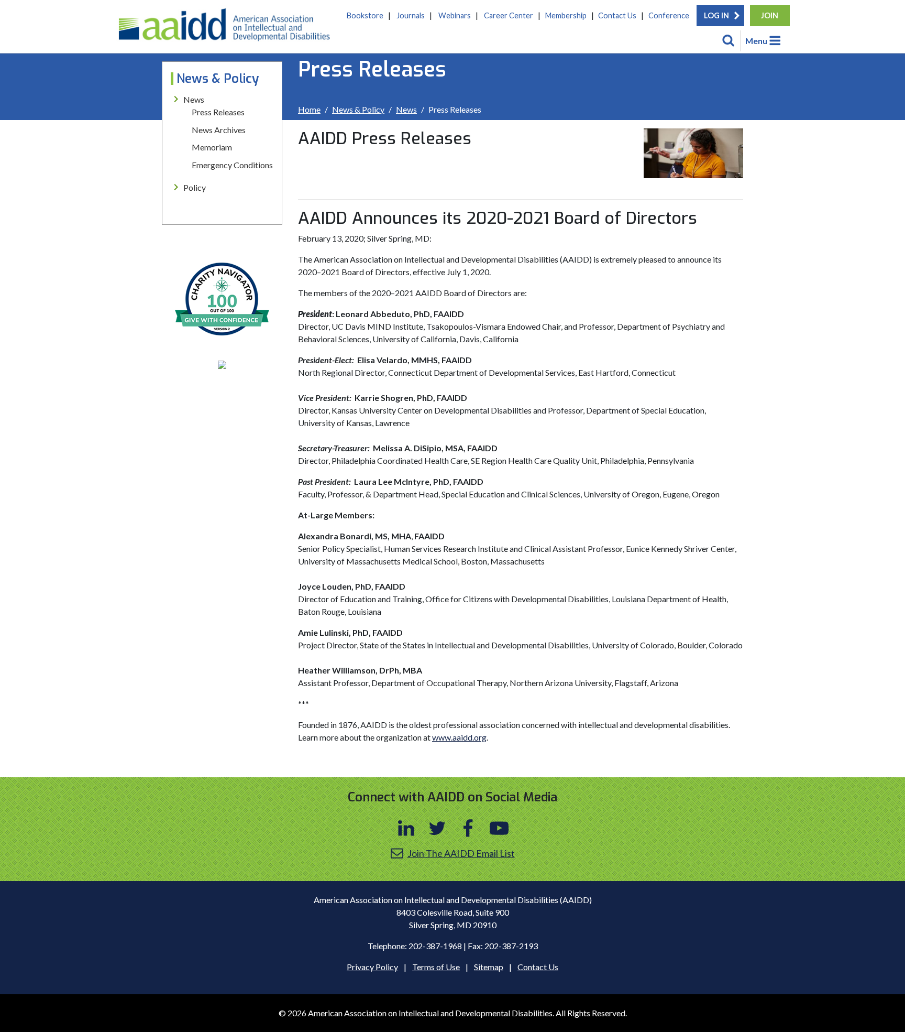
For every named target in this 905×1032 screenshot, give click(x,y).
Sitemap (488, 967)
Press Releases (218, 112)
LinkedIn (406, 828)
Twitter (437, 828)
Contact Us (617, 15)
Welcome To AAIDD (227, 28)
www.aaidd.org (459, 737)
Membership (566, 15)
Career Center (508, 15)
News (406, 109)
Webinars (454, 15)
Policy (194, 187)
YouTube (499, 828)
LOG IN (716, 15)
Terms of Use (436, 967)
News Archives (219, 130)
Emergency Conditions (232, 165)
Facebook (468, 828)
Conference (668, 15)
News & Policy (358, 109)
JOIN (769, 15)
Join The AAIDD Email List (461, 853)
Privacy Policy (372, 967)
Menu (756, 41)
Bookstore (365, 15)
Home (309, 109)
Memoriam (212, 147)
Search (728, 40)
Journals (410, 15)
